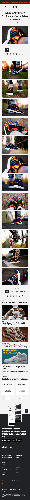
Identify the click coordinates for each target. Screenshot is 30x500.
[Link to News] (5, 7)
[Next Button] (8, 398)
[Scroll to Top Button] (26, 411)
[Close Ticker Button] (27, 2)
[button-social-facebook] (13, 54)
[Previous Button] (3, 398)
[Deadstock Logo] (15, 7)
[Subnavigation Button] (2, 7)
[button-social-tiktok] (20, 54)
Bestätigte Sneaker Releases (15, 379)
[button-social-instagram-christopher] (7, 54)
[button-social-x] (23, 54)
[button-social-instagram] (10, 54)
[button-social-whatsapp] (16, 54)
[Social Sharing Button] (7, 50)
